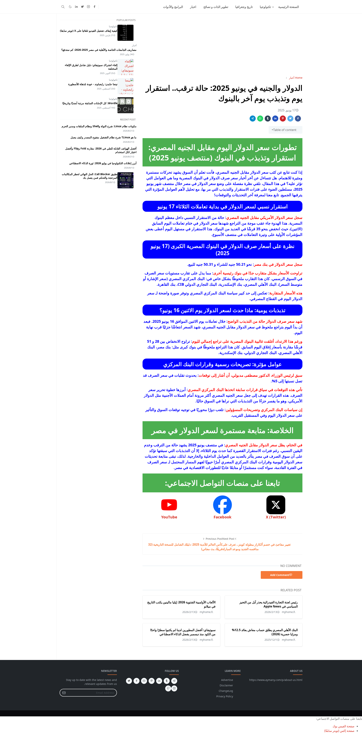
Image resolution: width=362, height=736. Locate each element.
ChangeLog (226, 691)
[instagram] (88, 7)
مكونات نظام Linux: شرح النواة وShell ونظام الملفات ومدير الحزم (99, 126)
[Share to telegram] (253, 118)
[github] (168, 688)
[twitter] (82, 7)
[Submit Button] (64, 692)
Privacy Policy (224, 696)
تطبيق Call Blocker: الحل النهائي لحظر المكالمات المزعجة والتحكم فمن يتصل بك (89, 175)
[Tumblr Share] (268, 118)
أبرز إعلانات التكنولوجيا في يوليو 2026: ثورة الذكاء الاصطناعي (103, 163)
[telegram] (174, 681)
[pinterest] (152, 681)
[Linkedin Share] (275, 118)
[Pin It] (283, 118)
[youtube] (144, 681)
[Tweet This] (290, 118)
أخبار (134, 45)
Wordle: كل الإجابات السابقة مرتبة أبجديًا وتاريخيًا (89, 103)
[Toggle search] (63, 6)
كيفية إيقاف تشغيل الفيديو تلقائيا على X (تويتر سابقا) (88, 30)
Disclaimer (226, 685)
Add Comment (279, 575)
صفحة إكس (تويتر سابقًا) (339, 731)
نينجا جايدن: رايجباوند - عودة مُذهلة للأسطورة (92, 84)
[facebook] (94, 7)
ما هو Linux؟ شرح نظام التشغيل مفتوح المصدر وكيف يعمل (104, 137)
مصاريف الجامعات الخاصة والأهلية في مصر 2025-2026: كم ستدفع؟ (99, 50)
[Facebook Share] (298, 118)
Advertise (227, 680)
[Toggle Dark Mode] (70, 7)
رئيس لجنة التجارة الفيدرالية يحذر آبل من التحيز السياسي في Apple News (268, 604)
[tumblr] (167, 681)
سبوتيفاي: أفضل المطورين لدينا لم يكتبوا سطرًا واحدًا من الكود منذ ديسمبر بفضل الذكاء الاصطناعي (183, 632)
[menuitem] (288, 7)
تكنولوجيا (113, 26)
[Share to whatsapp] (260, 118)
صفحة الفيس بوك (343, 726)
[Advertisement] (222, 44)
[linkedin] (76, 7)
